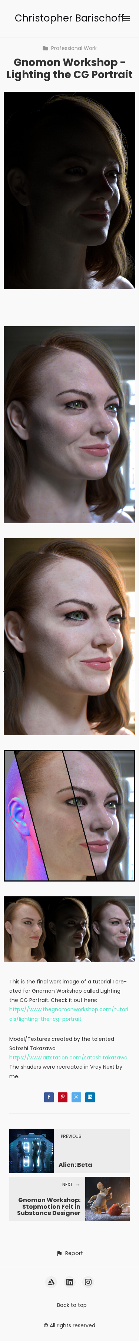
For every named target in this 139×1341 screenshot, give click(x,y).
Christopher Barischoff (69, 18)
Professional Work (74, 48)
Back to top (72, 1305)
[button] (69, 1253)
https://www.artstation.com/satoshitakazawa (68, 1057)
